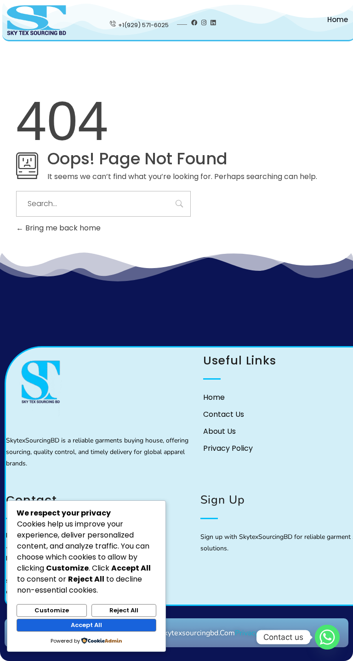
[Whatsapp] (327, 637)
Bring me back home (62, 228)
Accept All (86, 625)
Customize (51, 610)
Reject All (123, 610)
